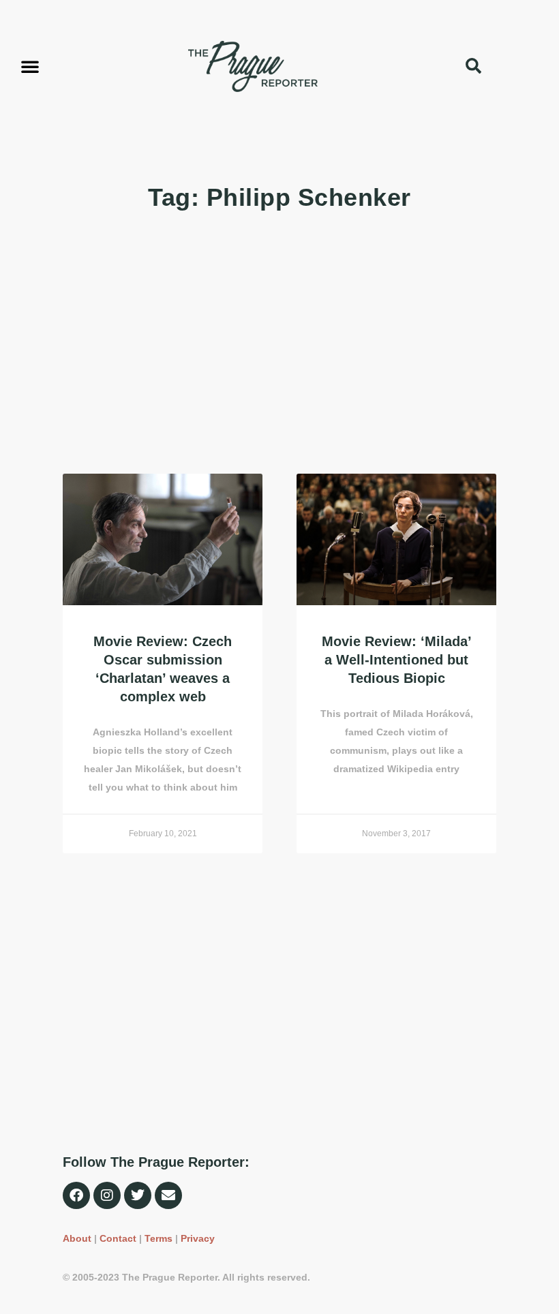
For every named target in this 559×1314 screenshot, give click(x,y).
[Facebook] (76, 1195)
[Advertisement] (279, 344)
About (77, 1238)
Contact (118, 1238)
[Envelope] (168, 1195)
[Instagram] (107, 1195)
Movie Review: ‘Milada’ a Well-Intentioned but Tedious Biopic (397, 660)
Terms (158, 1238)
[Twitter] (137, 1195)
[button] (30, 66)
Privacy (198, 1238)
